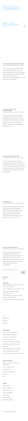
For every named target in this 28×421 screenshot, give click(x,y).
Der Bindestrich (7, 202)
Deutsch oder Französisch (10, 247)
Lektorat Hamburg (7, 388)
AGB (4, 316)
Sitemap (5, 374)
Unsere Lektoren (7, 369)
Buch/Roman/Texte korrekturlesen (11, 341)
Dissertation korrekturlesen (10, 337)
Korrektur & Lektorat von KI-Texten (11, 344)
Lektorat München (7, 390)
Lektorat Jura (6, 346)
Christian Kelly (8, 65)
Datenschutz (6, 318)
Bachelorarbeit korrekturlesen (10, 332)
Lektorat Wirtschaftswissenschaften (12, 348)
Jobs (4, 376)
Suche (22, 272)
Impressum (6, 323)
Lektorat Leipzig (7, 397)
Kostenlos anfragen (11, 8)
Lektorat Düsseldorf (8, 399)
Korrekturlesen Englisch (9, 339)
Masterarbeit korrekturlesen (10, 334)
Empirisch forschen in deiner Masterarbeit (13, 289)
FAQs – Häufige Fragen (8, 367)
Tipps (22, 65)
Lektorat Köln (6, 395)
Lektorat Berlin (6, 385)
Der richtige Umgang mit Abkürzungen (13, 64)
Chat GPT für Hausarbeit (9, 371)
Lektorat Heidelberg (8, 392)
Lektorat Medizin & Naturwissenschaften (13, 353)
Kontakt (5, 320)
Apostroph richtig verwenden (11, 156)
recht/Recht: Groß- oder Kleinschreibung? (9, 109)
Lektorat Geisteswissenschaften (11, 351)
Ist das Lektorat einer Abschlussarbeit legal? (14, 299)
